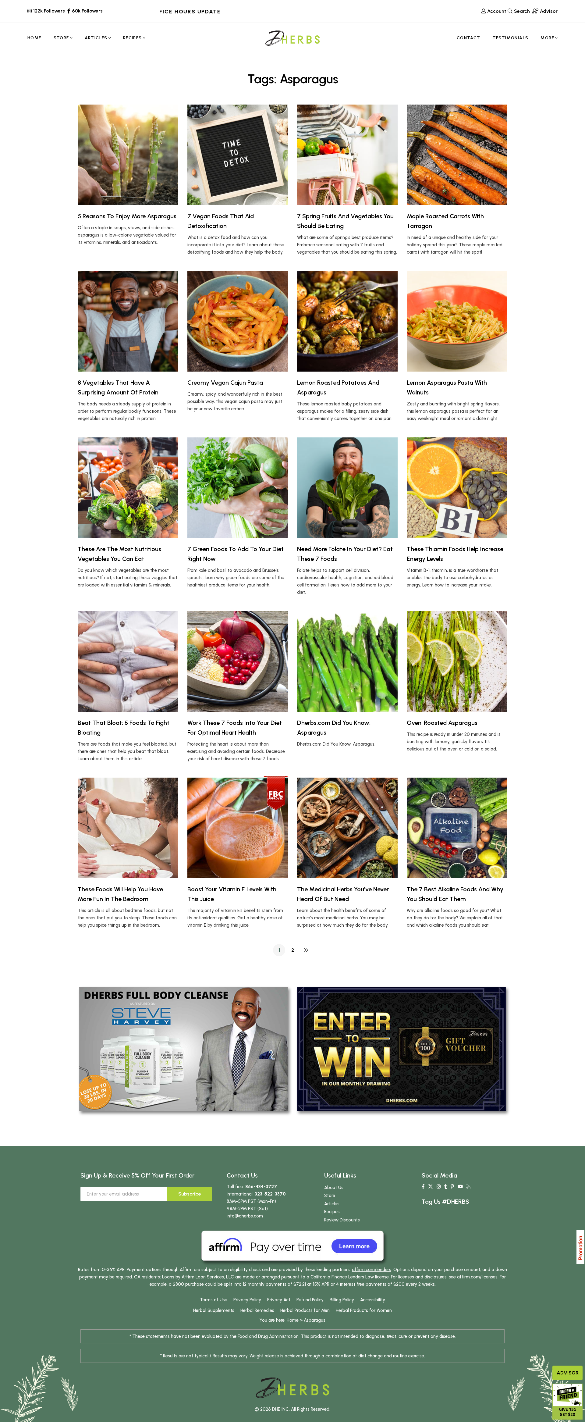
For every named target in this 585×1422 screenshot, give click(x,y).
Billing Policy (342, 1300)
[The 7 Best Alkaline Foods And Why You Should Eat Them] (457, 828)
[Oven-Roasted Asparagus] (457, 661)
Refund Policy (310, 1300)
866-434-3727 (261, 1186)
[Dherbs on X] (430, 1186)
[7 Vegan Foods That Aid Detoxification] (237, 155)
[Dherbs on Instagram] (439, 1186)
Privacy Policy (247, 1300)
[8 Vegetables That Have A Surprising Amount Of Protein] (128, 321)
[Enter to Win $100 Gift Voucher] (401, 1048)
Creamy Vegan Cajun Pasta (225, 382)
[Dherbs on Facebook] (423, 1186)
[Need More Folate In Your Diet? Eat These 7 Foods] (347, 487)
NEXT (306, 950)
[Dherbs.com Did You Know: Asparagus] (347, 661)
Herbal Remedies (257, 1310)
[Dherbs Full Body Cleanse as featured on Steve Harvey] (183, 1048)
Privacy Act (278, 1300)
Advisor (568, 1373)
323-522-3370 (270, 1194)
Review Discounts (342, 1220)
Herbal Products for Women (364, 1310)
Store (329, 1195)
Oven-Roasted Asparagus (442, 722)
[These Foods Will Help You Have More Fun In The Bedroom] (128, 828)
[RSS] (468, 1186)
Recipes (332, 1211)
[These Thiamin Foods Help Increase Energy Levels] (457, 487)
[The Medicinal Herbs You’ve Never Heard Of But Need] (347, 828)
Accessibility (372, 1300)
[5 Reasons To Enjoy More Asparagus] (128, 155)
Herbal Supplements (213, 1310)
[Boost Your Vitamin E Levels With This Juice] (237, 828)
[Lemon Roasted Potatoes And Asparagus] (347, 321)
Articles (331, 1203)
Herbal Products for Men (305, 1310)
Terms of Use (213, 1300)
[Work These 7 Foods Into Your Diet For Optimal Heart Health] (237, 661)
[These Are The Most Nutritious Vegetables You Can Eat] (128, 487)
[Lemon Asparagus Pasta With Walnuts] (457, 321)
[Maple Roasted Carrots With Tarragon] (457, 155)
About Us (333, 1187)
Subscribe (189, 1194)
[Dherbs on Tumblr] (445, 1186)
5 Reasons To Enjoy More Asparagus (127, 216)
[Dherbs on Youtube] (460, 1186)
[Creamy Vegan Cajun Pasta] (237, 321)
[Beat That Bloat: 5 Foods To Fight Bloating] (128, 661)
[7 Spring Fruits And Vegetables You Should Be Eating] (347, 155)
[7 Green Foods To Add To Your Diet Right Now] (237, 487)
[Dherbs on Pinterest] (452, 1186)
